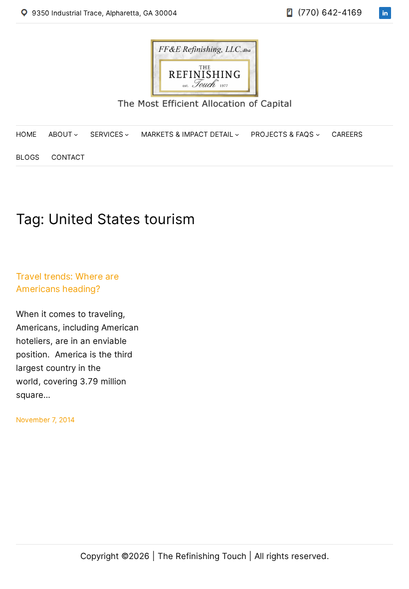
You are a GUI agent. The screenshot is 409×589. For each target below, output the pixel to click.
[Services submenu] (127, 134)
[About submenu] (76, 134)
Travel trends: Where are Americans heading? (67, 282)
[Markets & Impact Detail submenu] (237, 134)
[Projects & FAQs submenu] (318, 134)
